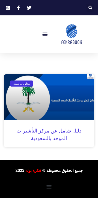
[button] (90, 8)
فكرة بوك (33, 170)
